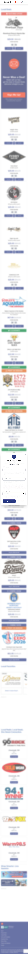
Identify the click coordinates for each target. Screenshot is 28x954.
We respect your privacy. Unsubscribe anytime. (11, 497)
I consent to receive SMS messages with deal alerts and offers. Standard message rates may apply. (14, 482)
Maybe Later (21, 501)
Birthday (6, 491)
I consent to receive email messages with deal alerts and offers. (14, 473)
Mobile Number (6, 476)
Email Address (5, 467)
